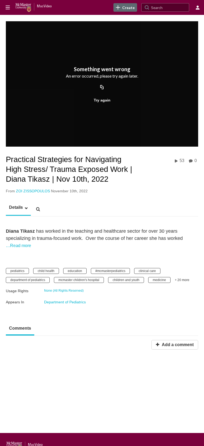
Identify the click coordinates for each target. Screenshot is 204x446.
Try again (102, 100)
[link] (125, 7)
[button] (14, 207)
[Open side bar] (7, 7)
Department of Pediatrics (65, 302)
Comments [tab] (20, 328)
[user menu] (197, 7)
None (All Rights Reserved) (64, 290)
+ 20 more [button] (182, 280)
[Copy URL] (102, 87)
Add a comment (177, 344)
